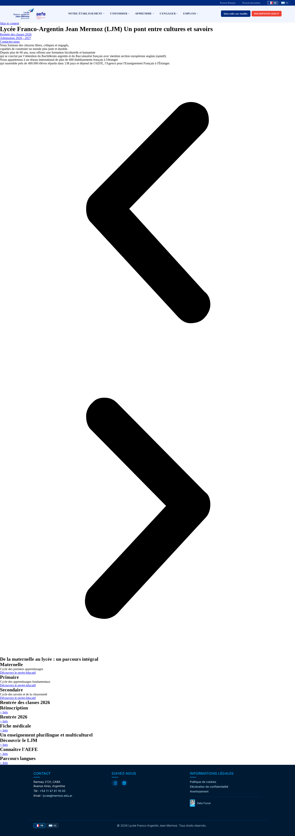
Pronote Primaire (228, 3)
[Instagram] (115, 783)
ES (287, 3)
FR (275, 3)
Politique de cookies (203, 781)
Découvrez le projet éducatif (18, 672)
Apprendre (143, 13)
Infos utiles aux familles (236, 13)
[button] (147, 213)
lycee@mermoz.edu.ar (57, 795)
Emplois (189, 13)
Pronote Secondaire (251, 3)
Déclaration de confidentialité (209, 786)
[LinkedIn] (124, 783)
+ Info (4, 712)
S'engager (168, 13)
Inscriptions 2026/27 (266, 13)
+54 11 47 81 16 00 (52, 790)
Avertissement (199, 791)
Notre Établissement (85, 13)
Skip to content (9, 23)
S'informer (118, 13)
